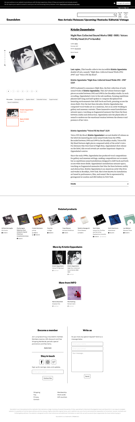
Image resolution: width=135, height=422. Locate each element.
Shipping (37, 392)
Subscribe (48, 378)
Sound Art (78, 48)
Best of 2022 (24, 119)
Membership (62, 392)
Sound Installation (13, 102)
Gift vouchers (62, 397)
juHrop (34, 230)
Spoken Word (30, 99)
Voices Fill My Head (58, 268)
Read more (23, 112)
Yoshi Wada (96, 228)
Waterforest (111, 230)
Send (87, 376)
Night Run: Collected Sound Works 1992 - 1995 (74, 270)
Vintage (124, 19)
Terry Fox (49, 228)
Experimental (53, 99)
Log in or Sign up (123, 7)
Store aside (61, 395)
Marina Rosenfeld (57, 301)
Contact (36, 399)
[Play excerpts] (8, 91)
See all (22, 121)
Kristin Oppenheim (26, 110)
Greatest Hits (56, 304)
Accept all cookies (123, 3)
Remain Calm (71, 304)
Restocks (102, 19)
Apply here (47, 348)
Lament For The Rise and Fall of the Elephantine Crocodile (99, 232)
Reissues (78, 19)
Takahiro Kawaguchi (84, 228)
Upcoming (90, 19)
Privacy (36, 397)
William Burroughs (7, 228)
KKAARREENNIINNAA (22, 236)
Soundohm (13, 19)
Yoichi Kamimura (113, 228)
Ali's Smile (5, 230)
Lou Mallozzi (127, 228)
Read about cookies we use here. (70, 4)
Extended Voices (42, 99)
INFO (76, 44)
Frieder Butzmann (37, 228)
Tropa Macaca (66, 228)
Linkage (49, 230)
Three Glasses (82, 230)
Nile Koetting (71, 301)
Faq (35, 395)
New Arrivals (65, 19)
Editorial (113, 19)
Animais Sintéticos (68, 230)
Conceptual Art (19, 99)
